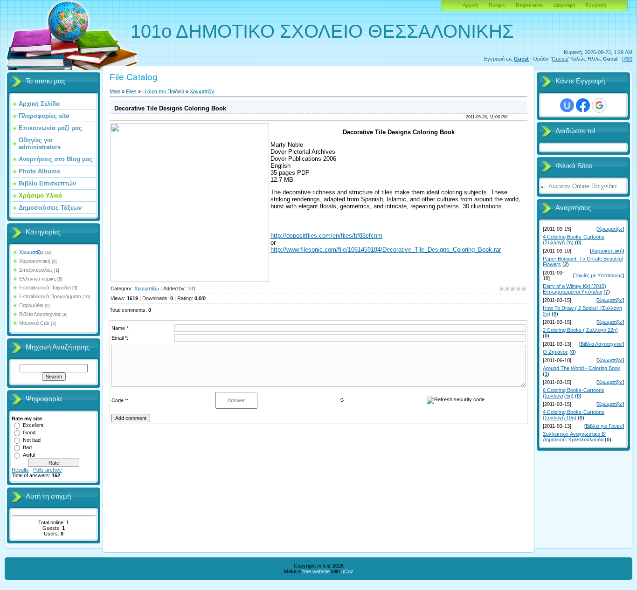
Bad (27, 447)
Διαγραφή (564, 5)
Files (131, 91)
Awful (29, 455)
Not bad (32, 440)
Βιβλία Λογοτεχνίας (40, 314)
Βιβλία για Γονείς (604, 426)
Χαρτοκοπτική (34, 261)
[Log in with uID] (567, 105)
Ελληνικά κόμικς (37, 278)
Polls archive (47, 470)
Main (115, 91)
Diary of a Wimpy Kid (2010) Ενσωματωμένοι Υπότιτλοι (574, 289)
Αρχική (470, 5)
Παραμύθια (31, 305)
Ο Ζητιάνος (555, 352)
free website (316, 571)
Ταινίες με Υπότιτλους (599, 275)
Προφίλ (497, 5)
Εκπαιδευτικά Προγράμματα (50, 296)
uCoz (347, 571)
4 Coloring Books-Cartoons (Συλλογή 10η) (573, 414)
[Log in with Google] (599, 105)
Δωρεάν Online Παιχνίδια (582, 186)
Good (29, 432)
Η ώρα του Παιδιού (163, 91)
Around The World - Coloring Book (581, 368)
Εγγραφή (596, 5)
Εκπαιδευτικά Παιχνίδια (45, 287)
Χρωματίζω (31, 252)
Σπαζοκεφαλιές (36, 270)
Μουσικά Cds (34, 323)
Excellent (33, 425)
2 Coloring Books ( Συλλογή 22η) (580, 330)
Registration (529, 5)
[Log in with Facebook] (583, 105)
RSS (627, 59)
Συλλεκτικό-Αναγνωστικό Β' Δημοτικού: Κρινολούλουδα (574, 436)
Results (20, 470)
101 (191, 288)
